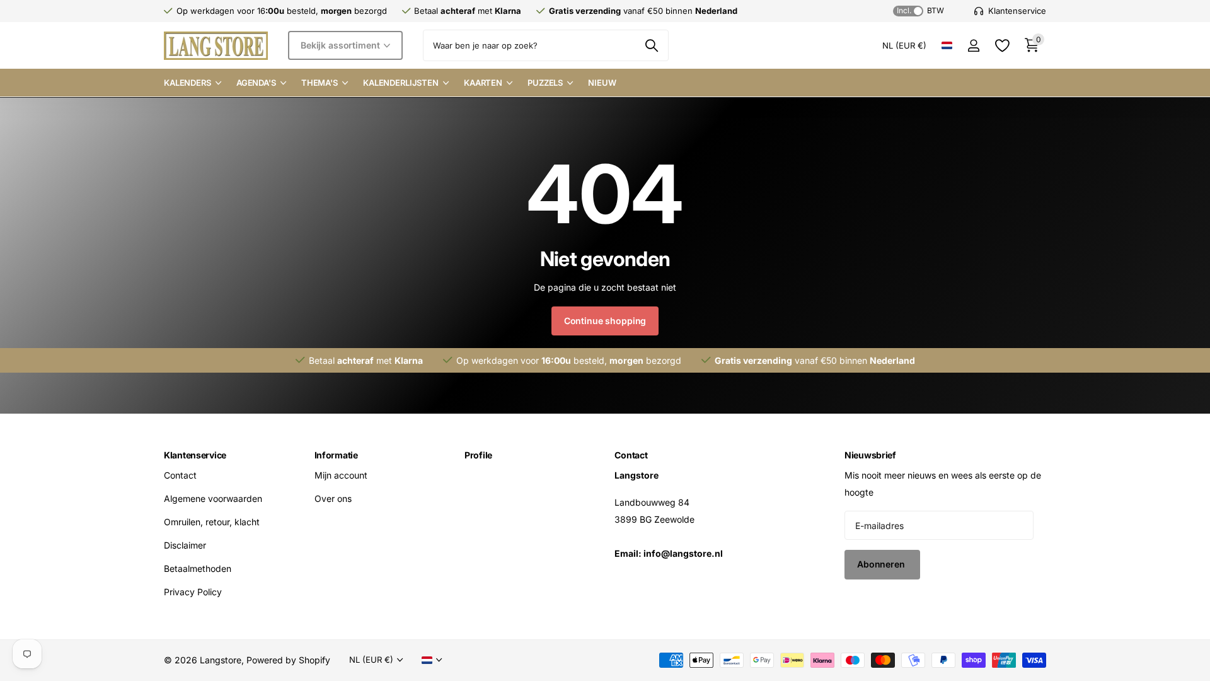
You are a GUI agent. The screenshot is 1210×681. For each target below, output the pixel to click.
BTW (920, 10)
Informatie (336, 455)
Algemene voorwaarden (213, 498)
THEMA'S (319, 83)
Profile (478, 455)
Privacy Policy (193, 591)
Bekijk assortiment (341, 45)
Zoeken (651, 45)
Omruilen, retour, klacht (212, 521)
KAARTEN (483, 83)
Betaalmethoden (197, 568)
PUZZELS (545, 83)
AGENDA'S (256, 83)
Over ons (333, 498)
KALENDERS (187, 83)
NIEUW (602, 83)
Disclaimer (185, 545)
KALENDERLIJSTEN (401, 83)
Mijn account (340, 475)
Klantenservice (195, 455)
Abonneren (882, 564)
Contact (180, 475)
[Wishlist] (1001, 46)
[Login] (973, 46)
